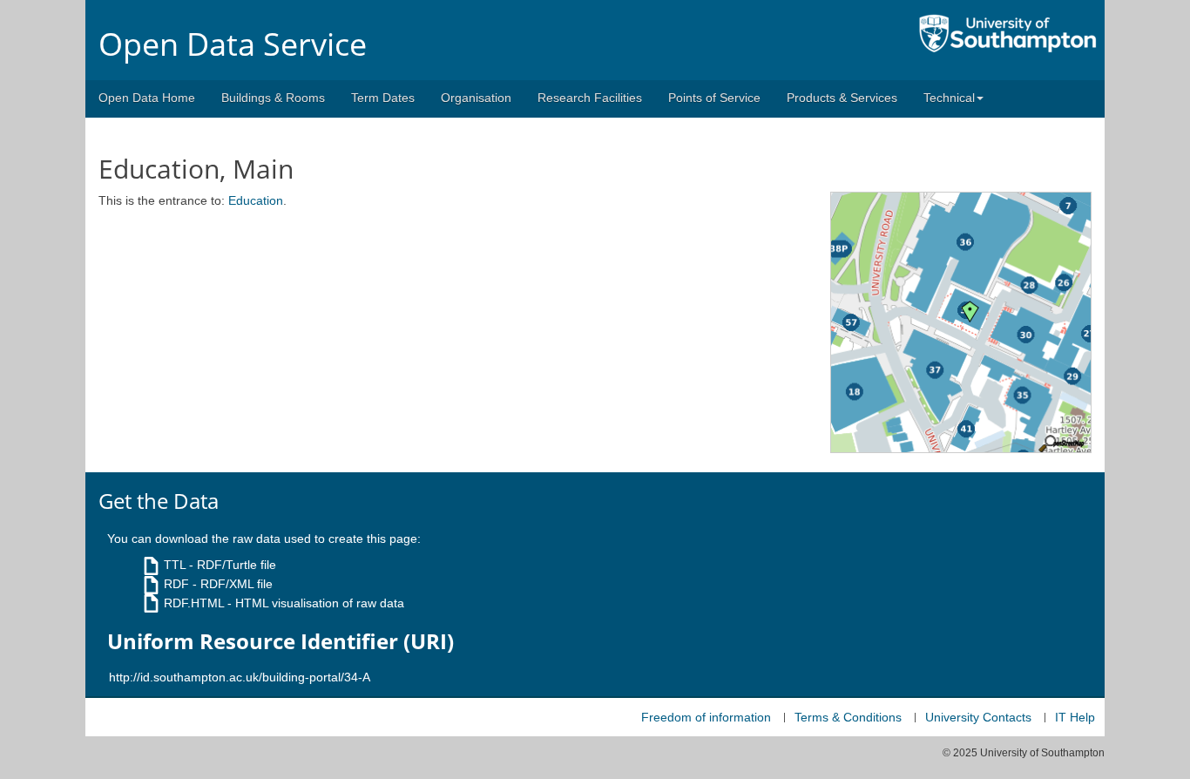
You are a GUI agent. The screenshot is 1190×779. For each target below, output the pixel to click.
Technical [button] (949, 98)
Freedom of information (706, 717)
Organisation (476, 98)
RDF (176, 584)
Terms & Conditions (848, 717)
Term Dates (383, 98)
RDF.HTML (194, 603)
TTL (175, 565)
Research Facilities (590, 98)
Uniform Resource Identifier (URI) (280, 641)
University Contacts (978, 717)
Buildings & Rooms (273, 98)
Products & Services (842, 98)
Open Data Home (146, 98)
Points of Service (714, 98)
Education (255, 200)
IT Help (1075, 717)
